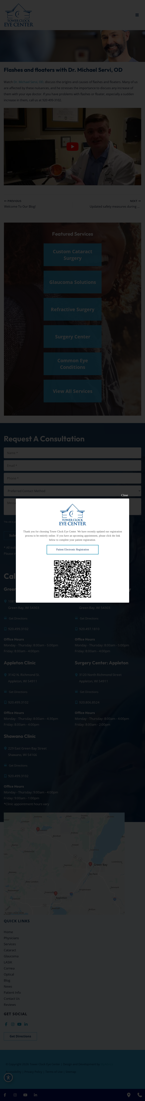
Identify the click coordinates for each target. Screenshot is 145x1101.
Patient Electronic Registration (72, 549)
